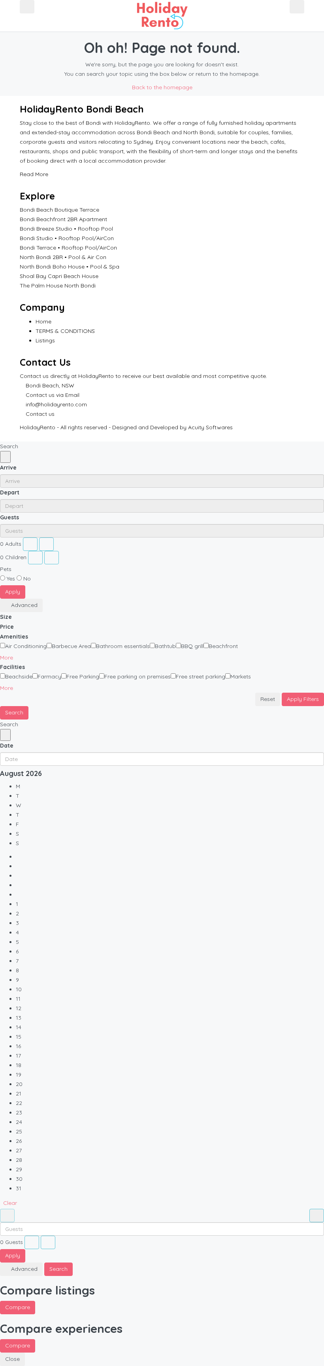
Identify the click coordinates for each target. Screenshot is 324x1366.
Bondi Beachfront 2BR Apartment (63, 219)
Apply (12, 591)
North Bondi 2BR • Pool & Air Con (63, 257)
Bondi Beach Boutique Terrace (59, 209)
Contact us (40, 413)
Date (6, 745)
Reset (267, 699)
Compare (17, 1307)
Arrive (8, 467)
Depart (9, 492)
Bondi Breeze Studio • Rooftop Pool (66, 228)
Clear (10, 1202)
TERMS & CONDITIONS (65, 330)
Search (14, 712)
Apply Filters (303, 699)
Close (12, 1358)
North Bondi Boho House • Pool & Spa (69, 266)
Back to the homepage (162, 87)
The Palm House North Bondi (58, 285)
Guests (9, 517)
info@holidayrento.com (56, 404)
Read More (35, 174)
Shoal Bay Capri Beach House (59, 276)
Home (43, 321)
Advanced (23, 605)
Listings (45, 340)
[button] (9, 657)
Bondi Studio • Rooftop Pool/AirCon (67, 238)
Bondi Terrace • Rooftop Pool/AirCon (68, 247)
